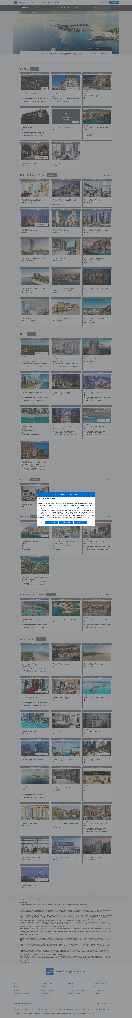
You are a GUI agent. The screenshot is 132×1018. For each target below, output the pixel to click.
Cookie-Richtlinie (84, 517)
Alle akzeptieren (80, 522)
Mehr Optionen (66, 522)
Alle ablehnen (51, 522)
